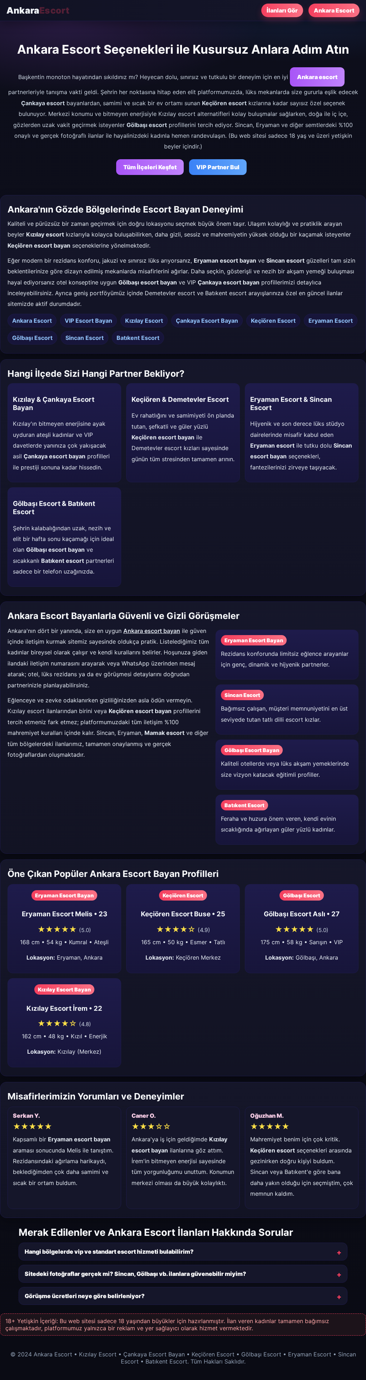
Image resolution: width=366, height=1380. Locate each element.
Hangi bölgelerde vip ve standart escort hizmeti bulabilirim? (109, 1251)
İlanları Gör (282, 10)
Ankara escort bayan (151, 630)
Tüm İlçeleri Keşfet (150, 167)
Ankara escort (317, 77)
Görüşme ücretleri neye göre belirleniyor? (85, 1295)
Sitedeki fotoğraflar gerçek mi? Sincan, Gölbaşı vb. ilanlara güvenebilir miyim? (135, 1273)
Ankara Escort (334, 10)
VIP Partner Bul (217, 167)
